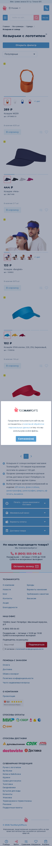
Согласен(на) (26, 438)
